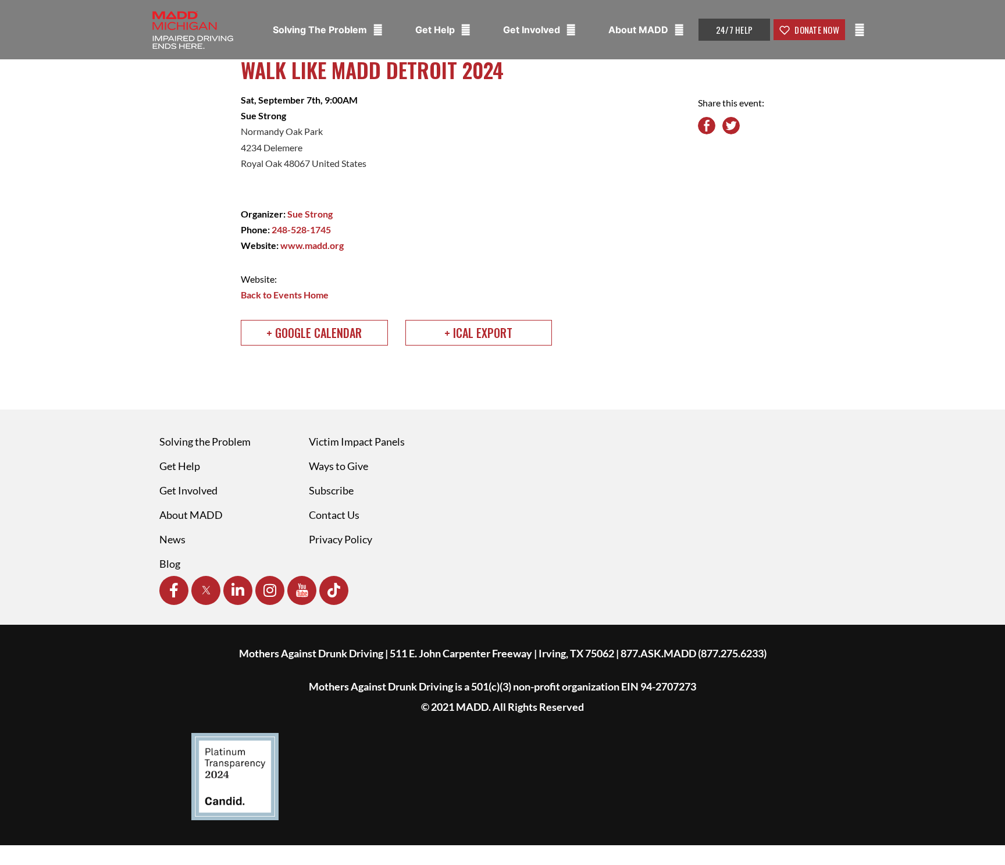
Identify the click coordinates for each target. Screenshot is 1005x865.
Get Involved (532, 29)
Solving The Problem (321, 29)
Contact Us (334, 514)
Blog (169, 563)
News (172, 539)
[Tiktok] (333, 590)
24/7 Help (734, 29)
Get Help (436, 29)
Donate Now (816, 29)
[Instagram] (269, 590)
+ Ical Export (478, 332)
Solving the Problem (205, 441)
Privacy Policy (340, 539)
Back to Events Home (285, 294)
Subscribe (331, 490)
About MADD (639, 29)
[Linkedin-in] (237, 590)
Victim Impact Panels (357, 441)
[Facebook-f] (173, 590)
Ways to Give (338, 466)
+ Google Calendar (314, 332)
